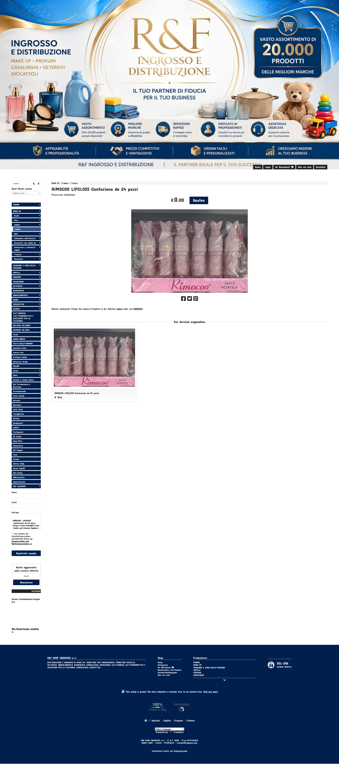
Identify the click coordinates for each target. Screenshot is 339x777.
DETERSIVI (17, 286)
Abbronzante (18, 477)
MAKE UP (55, 183)
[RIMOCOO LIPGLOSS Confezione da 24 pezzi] (189, 251)
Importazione (19, 481)
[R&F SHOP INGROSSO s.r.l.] (169, 84)
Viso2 (15, 334)
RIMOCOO (137, 308)
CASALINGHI (18, 281)
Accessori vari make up (25, 242)
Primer (16, 459)
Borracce (17, 405)
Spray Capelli (19, 468)
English (167, 720)
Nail (16, 233)
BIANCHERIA (18, 290)
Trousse (17, 254)
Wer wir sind (304, 167)
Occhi (16, 215)
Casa (15, 375)
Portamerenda (19, 391)
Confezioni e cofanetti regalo (24, 248)
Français (178, 720)
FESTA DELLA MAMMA (23, 343)
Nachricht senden (26, 553)
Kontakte (320, 167)
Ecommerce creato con (169, 751)
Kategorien (163, 665)
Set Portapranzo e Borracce (21, 385)
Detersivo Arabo (20, 361)
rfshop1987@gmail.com (187, 743)
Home (257, 167)
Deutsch (156, 720)
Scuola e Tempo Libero (23, 379)
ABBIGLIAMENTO (20, 295)
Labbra (65, 183)
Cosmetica (18, 445)
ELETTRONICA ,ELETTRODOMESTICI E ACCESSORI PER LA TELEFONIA (23, 317)
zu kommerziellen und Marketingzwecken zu (22, 541)
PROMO (16, 204)
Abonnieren (26, 582)
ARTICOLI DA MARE (21, 325)
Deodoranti (18, 423)
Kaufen (199, 200)
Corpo (15, 370)
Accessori (18, 259)
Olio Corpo (17, 472)
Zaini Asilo (18, 409)
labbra (119, 308)
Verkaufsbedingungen (167, 672)
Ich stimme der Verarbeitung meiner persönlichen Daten (22, 538)
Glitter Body (18, 463)
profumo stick (19, 348)
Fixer (15, 454)
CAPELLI (16, 272)
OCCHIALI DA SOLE (21, 330)
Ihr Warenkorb (283, 167)
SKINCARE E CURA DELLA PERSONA (24, 266)
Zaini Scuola (18, 395)
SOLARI (16, 366)
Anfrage (15, 512)
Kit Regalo (18, 450)
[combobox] (26, 193)
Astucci (16, 400)
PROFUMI (17, 277)
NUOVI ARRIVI (19, 339)
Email (14, 502)
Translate (178, 732)
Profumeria (18, 432)
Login (268, 167)
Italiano (191, 720)
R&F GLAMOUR (19, 486)
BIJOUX (16, 308)
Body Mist (17, 441)
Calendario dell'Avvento (24, 238)
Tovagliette (18, 414)
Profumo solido (20, 357)
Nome (14, 492)
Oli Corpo (17, 436)
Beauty (16, 418)
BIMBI (15, 299)
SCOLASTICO (18, 304)
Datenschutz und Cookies (169, 670)
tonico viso (18, 352)
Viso (16, 220)
